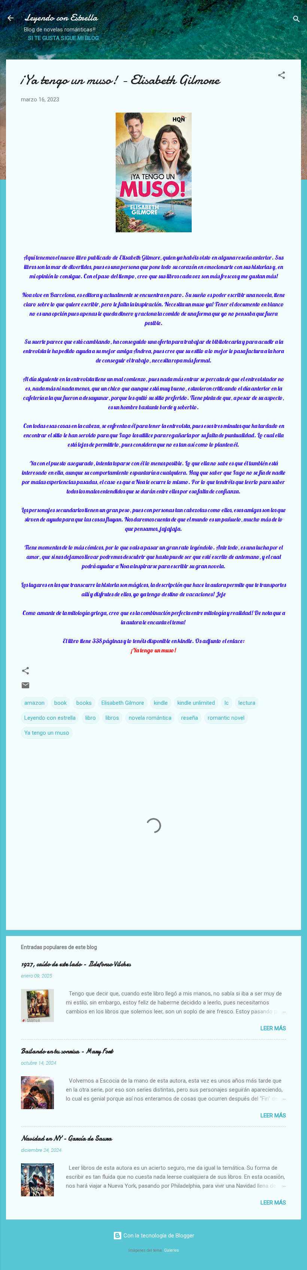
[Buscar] (296, 20)
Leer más (273, 1028)
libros (112, 717)
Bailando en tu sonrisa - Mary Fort (67, 1051)
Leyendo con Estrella (60, 18)
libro (90, 717)
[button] (281, 76)
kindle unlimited (196, 703)
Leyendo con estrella (50, 717)
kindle (161, 703)
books (84, 703)
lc (227, 703)
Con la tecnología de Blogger (158, 1235)
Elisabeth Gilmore (122, 703)
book (60, 703)
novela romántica (150, 717)
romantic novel (226, 717)
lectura (246, 703)
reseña (189, 717)
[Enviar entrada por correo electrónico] (25, 688)
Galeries (171, 1250)
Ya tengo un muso (46, 732)
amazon (34, 703)
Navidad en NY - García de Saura (66, 1138)
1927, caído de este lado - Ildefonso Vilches (76, 964)
